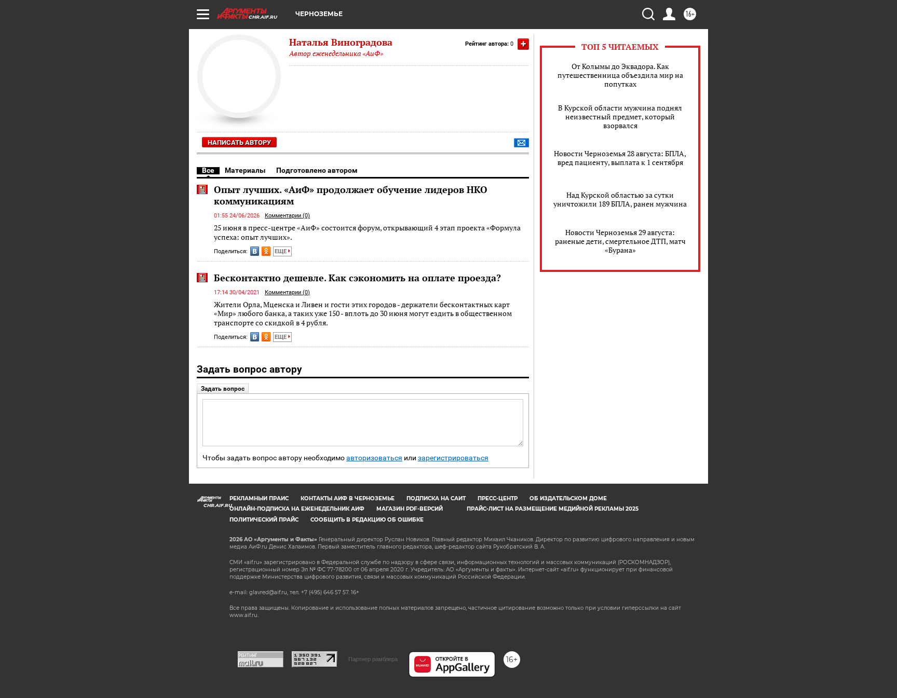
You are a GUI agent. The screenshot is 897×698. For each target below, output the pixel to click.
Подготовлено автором (317, 170)
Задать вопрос (222, 388)
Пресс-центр (498, 498)
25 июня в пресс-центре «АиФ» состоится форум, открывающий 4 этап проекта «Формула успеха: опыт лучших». (367, 232)
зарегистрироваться (453, 458)
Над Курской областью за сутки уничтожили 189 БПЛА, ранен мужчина (620, 199)
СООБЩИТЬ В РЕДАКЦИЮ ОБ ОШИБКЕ (367, 519)
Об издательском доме (568, 498)
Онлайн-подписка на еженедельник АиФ (296, 508)
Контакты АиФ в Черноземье (348, 498)
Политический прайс (263, 519)
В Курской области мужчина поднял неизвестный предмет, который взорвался (620, 116)
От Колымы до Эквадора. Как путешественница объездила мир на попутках (620, 75)
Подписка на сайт (436, 498)
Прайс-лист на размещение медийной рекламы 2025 (552, 508)
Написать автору (239, 142)
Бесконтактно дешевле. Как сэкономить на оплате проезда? (357, 277)
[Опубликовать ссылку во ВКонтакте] (254, 251)
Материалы (245, 170)
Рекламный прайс (259, 498)
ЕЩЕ (281, 251)
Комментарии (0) (287, 215)
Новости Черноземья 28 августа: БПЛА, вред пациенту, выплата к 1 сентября (620, 158)
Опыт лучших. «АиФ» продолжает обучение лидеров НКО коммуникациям (350, 195)
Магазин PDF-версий (409, 508)
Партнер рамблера (373, 659)
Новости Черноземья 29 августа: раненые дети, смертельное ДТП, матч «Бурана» (620, 241)
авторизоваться (374, 458)
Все (208, 170)
